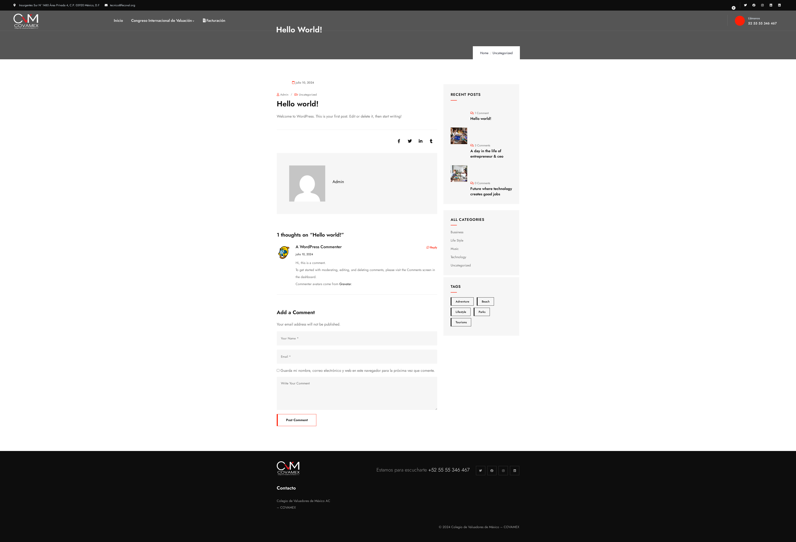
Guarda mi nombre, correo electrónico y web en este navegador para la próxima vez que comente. (357, 370)
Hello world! (480, 118)
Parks (482, 312)
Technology (458, 257)
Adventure (462, 301)
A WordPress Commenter (319, 247)
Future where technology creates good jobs (491, 191)
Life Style (457, 240)
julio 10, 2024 (304, 254)
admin (284, 94)
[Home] (25, 21)
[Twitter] (745, 5)
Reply (433, 247)
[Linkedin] (771, 5)
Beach (486, 301)
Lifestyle (461, 312)
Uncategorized (503, 53)
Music (455, 248)
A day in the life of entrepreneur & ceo (486, 153)
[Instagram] (762, 5)
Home (484, 53)
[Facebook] (754, 5)
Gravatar (345, 284)
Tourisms (461, 322)
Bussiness (457, 232)
